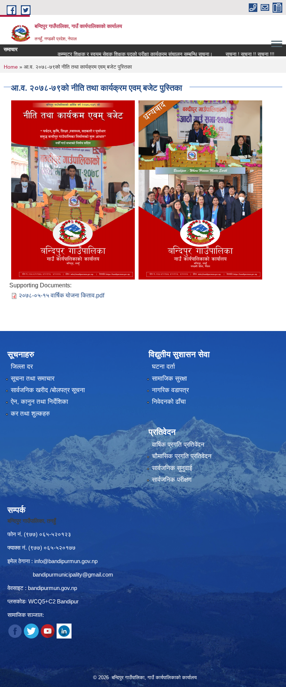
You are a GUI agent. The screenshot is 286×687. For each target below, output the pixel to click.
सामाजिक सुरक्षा (169, 378)
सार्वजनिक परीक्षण (171, 479)
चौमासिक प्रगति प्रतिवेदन (182, 456)
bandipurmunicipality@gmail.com (73, 574)
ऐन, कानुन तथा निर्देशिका (39, 401)
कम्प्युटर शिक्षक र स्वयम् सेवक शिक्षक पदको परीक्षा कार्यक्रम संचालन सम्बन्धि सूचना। (121, 54)
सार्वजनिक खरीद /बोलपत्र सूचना (48, 390)
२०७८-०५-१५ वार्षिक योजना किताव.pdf (61, 295)
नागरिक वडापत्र (170, 390)
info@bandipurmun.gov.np (66, 561)
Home (11, 67)
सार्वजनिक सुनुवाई (172, 468)
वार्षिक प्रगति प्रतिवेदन (178, 444)
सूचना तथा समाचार (32, 378)
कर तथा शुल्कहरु (30, 413)
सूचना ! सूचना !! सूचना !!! (236, 54)
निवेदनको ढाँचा (169, 401)
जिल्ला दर (22, 366)
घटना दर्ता (163, 366)
